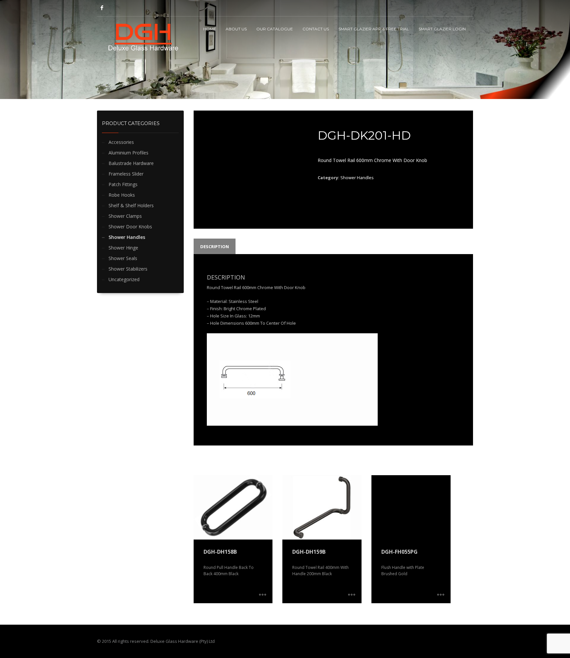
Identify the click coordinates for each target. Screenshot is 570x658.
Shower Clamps (125, 216)
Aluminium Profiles (128, 152)
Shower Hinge (123, 248)
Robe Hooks (122, 195)
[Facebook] (102, 8)
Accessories (121, 142)
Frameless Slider (126, 174)
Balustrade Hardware (131, 163)
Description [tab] (214, 246)
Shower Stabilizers (128, 269)
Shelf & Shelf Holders (131, 205)
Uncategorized (124, 279)
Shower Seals (123, 258)
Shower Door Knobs (130, 226)
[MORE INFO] (262, 595)
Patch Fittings (123, 184)
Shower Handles (127, 237)
